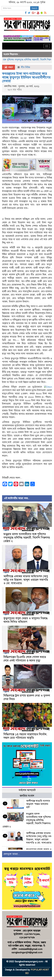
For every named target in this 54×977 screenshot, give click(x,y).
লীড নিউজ (25, 67)
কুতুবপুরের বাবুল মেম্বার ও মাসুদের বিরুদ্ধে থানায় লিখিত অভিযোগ (25, 620)
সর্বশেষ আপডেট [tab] (27, 790)
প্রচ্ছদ (10, 67)
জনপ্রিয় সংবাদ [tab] (27, 795)
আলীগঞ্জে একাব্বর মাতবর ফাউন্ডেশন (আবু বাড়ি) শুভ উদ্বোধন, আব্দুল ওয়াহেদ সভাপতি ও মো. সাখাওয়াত (25, 580)
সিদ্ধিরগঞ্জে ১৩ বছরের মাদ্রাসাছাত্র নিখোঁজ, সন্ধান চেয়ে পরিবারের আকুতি (25, 736)
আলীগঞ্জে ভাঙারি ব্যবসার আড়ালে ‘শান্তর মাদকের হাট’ (38, 804)
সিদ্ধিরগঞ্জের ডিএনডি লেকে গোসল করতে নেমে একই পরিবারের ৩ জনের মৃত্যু (24, 658)
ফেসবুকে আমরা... (11, 854)
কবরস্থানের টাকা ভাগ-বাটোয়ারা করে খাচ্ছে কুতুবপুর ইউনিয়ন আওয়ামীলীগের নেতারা (26, 77)
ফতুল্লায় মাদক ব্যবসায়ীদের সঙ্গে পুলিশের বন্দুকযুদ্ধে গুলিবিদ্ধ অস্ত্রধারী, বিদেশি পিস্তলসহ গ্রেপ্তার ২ (26, 537)
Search (34, 8)
